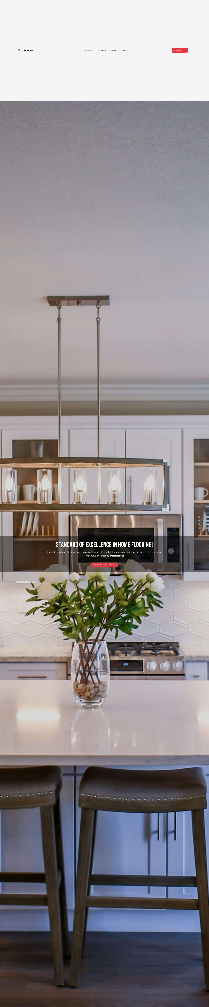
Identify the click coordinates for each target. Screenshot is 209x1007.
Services (102, 50)
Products (87, 50)
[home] (25, 50)
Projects (114, 50)
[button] (87, 50)
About (125, 50)
